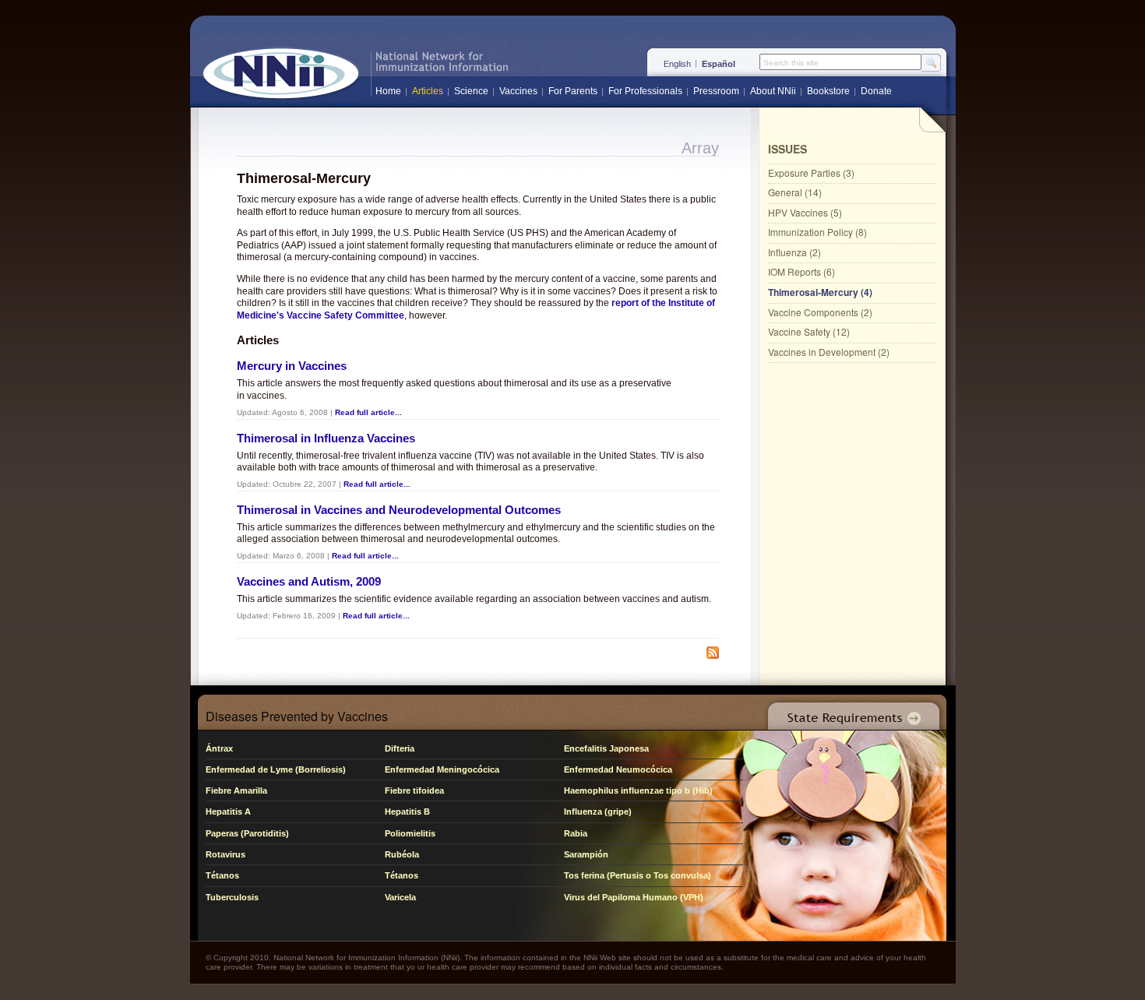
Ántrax (219, 748)
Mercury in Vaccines (292, 365)
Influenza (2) (794, 252)
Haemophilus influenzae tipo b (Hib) (638, 790)
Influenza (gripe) (598, 811)
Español (718, 64)
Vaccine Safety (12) (809, 331)
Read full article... (368, 412)
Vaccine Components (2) (820, 312)
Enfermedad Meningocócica (442, 769)
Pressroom (716, 91)
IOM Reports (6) (801, 271)
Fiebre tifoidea (414, 790)
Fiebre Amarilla (236, 790)
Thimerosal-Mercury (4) (820, 292)
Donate (876, 91)
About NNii (773, 91)
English (677, 64)
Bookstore (828, 91)
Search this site (791, 63)
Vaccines (518, 91)
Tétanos (222, 875)
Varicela (400, 897)
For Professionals (645, 91)
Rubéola (402, 854)
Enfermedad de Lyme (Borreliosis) (276, 769)
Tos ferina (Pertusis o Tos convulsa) (637, 875)
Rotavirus (225, 854)
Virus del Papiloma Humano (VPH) (633, 897)
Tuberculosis (232, 897)
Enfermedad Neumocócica (618, 769)
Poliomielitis (410, 833)
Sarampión (586, 854)
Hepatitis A (228, 811)
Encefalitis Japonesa (606, 748)
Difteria (399, 748)
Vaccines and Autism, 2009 (309, 581)
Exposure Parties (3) (811, 172)
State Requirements (850, 712)
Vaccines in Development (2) (829, 351)
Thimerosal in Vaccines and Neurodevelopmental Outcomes (399, 509)
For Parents (572, 91)
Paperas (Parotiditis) (247, 833)
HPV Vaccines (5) (805, 212)
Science (471, 91)
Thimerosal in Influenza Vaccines (326, 438)
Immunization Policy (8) (817, 231)
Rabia (575, 833)
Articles (427, 91)
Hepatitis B (407, 811)
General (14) (795, 192)
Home (388, 91)
